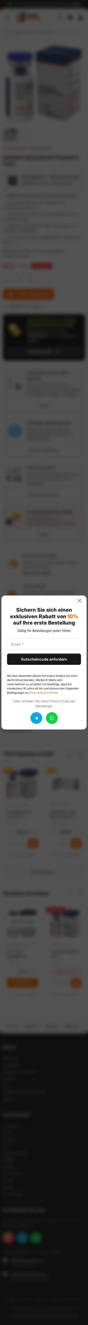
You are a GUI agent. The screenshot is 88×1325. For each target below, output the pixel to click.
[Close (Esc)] (81, 601)
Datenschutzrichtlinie (44, 692)
